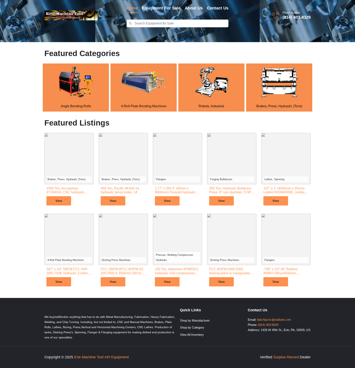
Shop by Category (192, 327)
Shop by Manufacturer (195, 320)
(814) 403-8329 (296, 17)
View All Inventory (192, 334)
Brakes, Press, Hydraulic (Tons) (66, 179)
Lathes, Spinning (274, 179)
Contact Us (217, 8)
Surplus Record (286, 357)
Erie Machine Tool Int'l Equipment (101, 357)
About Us (194, 8)
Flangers (161, 179)
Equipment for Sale (161, 8)
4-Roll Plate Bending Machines (65, 260)
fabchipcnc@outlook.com (274, 319)
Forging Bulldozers (221, 179)
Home (132, 8)
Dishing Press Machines (116, 260)
